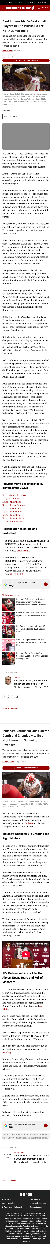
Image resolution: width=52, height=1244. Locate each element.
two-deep (6, 1052)
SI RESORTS (42, 2)
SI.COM (4, 2)
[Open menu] (3, 7)
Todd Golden (7, 51)
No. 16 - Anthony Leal (12, 521)
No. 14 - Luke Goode (12, 515)
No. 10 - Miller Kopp (11, 502)
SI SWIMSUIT (20, 2)
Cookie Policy (35, 1199)
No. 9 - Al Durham (11, 498)
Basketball (14, 709)
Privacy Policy (7, 1199)
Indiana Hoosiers (10, 117)
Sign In (45, 8)
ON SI (11, 2)
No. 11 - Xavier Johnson (13, 505)
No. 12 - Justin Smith (12, 508)
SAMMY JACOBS (20, 1152)
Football (13, 1180)
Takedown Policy (8, 1203)
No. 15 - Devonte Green (13, 518)
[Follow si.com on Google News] (46, 584)
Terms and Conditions (38, 1203)
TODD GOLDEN (19, 677)
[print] (17, 697)
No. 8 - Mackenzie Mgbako (14, 495)
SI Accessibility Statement (12, 1207)
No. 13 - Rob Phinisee (12, 512)
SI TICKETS (31, 2)
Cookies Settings (36, 1207)
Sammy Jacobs (8, 762)
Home (4, 709)
